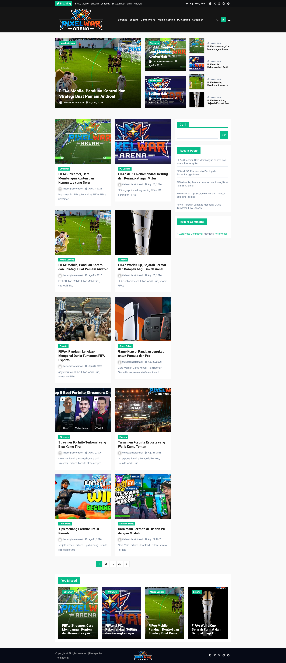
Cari (183, 124)
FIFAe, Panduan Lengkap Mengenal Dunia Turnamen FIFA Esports (81, 356)
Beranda (123, 19)
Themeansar (61, 657)
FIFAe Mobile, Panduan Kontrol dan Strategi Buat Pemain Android (218, 87)
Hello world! (221, 233)
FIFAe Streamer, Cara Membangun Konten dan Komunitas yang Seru (163, 56)
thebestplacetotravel (73, 102)
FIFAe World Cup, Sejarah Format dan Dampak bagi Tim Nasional (218, 105)
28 (119, 563)
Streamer (197, 19)
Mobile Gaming (166, 19)
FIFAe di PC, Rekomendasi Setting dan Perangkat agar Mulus (161, 93)
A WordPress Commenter (190, 233)
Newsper (94, 653)
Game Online (148, 19)
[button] (229, 19)
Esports (134, 19)
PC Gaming (183, 19)
